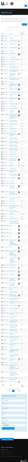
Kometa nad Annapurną (14, 308)
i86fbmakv (12, 214)
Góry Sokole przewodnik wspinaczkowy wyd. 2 (13, 187)
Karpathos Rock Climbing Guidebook (14, 295)
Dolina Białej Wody (13, 128)
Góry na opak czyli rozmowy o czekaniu (14, 175)
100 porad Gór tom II (14, 44)
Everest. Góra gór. (13, 152)
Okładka (3, 423)
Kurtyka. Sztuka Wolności (13, 359)
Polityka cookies (9, 447)
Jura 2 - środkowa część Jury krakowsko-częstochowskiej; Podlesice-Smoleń (13, 253)
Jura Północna (12, 267)
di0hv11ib (11, 126)
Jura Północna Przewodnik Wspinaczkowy (12, 279)
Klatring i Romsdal (13, 305)
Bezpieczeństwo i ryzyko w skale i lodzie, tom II (13, 74)
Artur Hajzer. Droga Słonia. (15, 59)
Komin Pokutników (13, 310)
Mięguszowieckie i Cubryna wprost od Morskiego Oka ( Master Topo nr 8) (14, 373)
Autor (3, 413)
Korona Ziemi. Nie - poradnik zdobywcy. (14, 330)
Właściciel (4, 418)
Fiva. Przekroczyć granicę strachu (13, 159)
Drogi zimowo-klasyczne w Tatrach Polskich (13, 134)
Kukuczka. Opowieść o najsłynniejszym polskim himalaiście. (14, 350)
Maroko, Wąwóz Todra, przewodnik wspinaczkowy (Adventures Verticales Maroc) (14, 367)
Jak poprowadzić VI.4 (14, 218)
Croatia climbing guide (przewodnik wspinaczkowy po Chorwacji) (13, 116)
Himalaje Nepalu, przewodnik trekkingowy (14, 211)
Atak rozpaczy (12, 61)
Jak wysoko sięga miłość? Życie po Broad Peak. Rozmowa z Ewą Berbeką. (14, 222)
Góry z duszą (12, 201)
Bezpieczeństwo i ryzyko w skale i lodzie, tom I (14, 67)
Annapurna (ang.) (13, 57)
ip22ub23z (12, 216)
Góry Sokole (12, 181)
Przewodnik (6, 114)
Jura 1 (11, 225)
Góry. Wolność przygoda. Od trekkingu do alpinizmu (14, 207)
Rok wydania (23, 33)
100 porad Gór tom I (14, 40)
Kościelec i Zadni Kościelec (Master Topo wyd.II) (15, 337)
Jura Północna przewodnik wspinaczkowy (12, 284)
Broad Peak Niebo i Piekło (15, 92)
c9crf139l (11, 101)
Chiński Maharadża (13, 103)
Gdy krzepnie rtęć (13, 168)
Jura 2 (11, 247)
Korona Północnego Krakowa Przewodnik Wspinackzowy (14, 326)
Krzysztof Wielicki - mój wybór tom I (14, 340)
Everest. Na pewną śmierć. (15, 156)
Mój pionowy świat (13, 381)
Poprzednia (9, 390)
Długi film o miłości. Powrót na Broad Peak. (14, 142)
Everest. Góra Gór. (13, 154)
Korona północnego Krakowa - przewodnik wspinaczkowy (14, 321)
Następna (19, 390)
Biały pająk (12, 81)
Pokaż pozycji (14, 27)
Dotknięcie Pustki (13, 130)
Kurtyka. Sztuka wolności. (15, 362)
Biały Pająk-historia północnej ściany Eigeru (13, 85)
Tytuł (11, 33)
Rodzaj (3, 33)
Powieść (5, 38)
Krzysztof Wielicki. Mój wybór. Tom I (14, 344)
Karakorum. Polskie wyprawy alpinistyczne (14, 292)
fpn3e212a (12, 162)
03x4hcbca (12, 38)
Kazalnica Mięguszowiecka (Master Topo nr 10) (15, 299)
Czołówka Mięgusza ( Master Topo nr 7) (14, 121)
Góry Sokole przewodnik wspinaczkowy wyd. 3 (13, 193)
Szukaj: (8, 29)
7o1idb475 (12, 51)
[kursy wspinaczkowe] (7, 4)
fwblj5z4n (11, 165)
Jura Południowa (13, 265)
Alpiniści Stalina (13, 53)
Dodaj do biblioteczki (9, 428)
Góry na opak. (12, 177)
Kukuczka (11, 347)
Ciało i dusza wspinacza (12, 111)
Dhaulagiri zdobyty (13, 124)
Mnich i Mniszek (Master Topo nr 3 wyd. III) (14, 378)
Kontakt (3, 447)
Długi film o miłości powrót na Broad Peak (14, 138)
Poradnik (5, 36)
